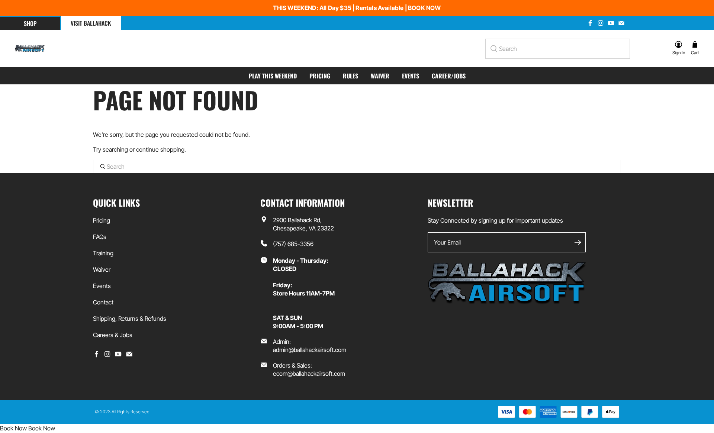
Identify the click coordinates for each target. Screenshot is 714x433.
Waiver (380, 75)
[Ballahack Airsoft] (30, 48)
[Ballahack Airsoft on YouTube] (611, 23)
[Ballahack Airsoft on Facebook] (590, 23)
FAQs (99, 236)
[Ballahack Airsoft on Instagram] (600, 23)
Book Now (13, 428)
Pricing (319, 75)
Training (103, 253)
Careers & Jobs (112, 335)
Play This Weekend (273, 75)
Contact (103, 302)
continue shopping (160, 149)
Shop (30, 23)
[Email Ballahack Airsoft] (621, 23)
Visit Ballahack (91, 23)
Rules (350, 75)
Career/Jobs (449, 75)
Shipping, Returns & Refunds (129, 318)
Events (410, 75)
